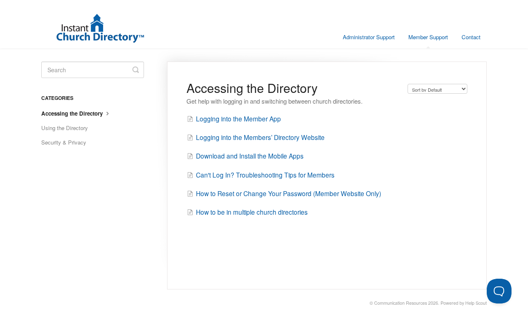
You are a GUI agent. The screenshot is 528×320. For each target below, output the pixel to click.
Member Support (428, 37)
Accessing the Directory (72, 113)
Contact (471, 37)
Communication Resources (400, 303)
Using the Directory (64, 128)
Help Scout (476, 303)
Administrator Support (369, 37)
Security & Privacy (63, 142)
